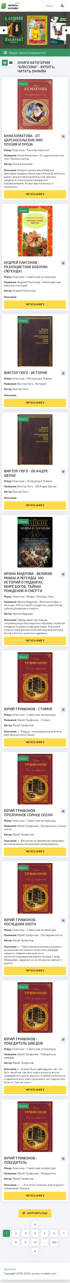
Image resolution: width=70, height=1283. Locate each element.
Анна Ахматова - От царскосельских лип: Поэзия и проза (23, 140)
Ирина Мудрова (23, 613)
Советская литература (41, 276)
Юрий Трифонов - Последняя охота (20, 922)
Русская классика (38, 150)
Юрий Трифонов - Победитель (20, 1160)
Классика (18, 150)
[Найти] (62, 6)
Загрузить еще (37, 1213)
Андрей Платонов (24, 290)
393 (54, 1242)
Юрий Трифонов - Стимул (28, 709)
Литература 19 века (39, 378)
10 (35, 1242)
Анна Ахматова (22, 163)
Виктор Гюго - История (25, 372)
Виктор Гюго (20, 389)
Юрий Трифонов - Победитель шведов (23, 1041)
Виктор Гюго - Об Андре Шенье (26, 473)
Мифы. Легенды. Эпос (40, 596)
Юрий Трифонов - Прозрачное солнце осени (28, 812)
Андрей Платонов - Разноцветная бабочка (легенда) (26, 266)
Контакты (10, 1268)
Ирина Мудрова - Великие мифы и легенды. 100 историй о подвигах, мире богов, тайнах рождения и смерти (28, 582)
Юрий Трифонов (23, 725)
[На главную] (9, 6)
